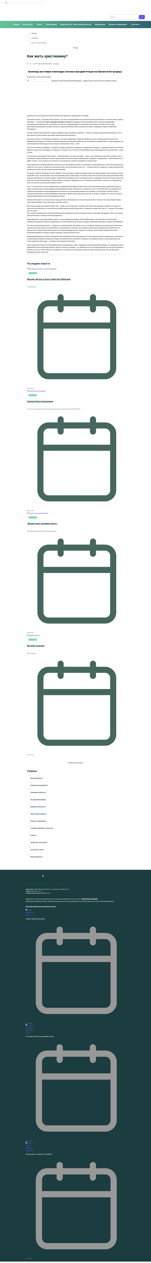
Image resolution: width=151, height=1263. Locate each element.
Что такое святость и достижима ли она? (40, 1036)
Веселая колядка (35, 646)
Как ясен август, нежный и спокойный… (39, 1154)
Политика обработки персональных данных (41, 906)
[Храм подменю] (42, 24)
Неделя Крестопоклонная (40, 401)
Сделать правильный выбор (35, 919)
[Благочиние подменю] (33, 24)
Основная (35, 38)
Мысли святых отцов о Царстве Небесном (49, 279)
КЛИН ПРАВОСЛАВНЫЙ (89, 899)
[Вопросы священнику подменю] (127, 24)
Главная (16, 24)
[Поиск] (142, 17)
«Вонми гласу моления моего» (42, 523)
